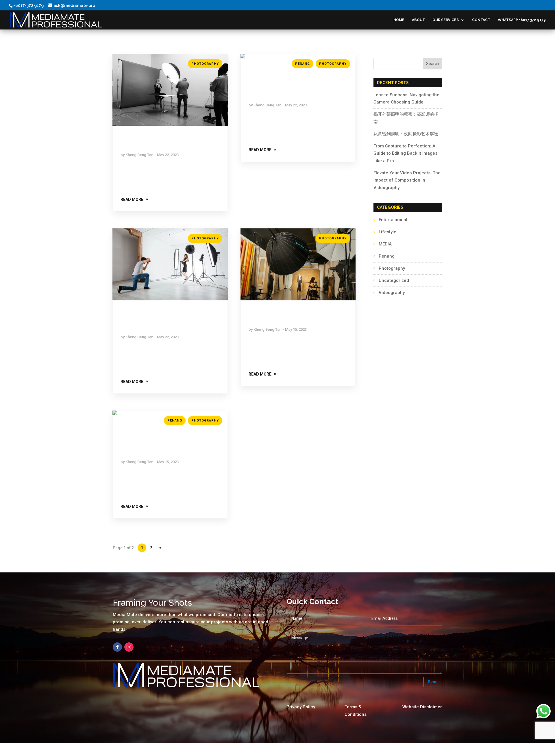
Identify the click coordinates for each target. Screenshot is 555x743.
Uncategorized (394, 280)
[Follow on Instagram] (129, 647)
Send (433, 681)
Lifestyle (387, 231)
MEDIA (385, 244)
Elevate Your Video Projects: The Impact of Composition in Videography (407, 180)
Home (398, 20)
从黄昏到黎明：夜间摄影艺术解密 (406, 133)
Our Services (445, 20)
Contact (481, 20)
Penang (302, 64)
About (418, 20)
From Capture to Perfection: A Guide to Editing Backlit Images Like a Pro (405, 153)
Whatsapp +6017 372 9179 (522, 20)
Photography (205, 64)
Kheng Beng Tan (139, 155)
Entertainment (393, 219)
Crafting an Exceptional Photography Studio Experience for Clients (165, 445)
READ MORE (132, 199)
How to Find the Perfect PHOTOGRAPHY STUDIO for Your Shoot (166, 320)
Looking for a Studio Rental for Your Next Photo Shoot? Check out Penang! (297, 88)
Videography (392, 292)
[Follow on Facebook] (117, 647)
